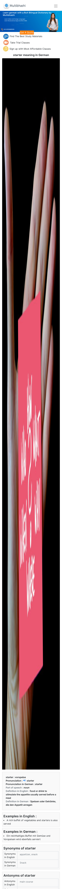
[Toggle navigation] (56, 6)
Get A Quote (27, 32)
